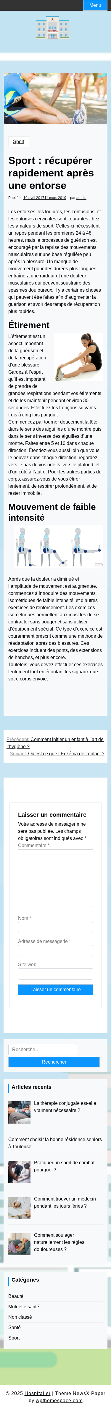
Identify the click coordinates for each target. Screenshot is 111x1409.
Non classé (20, 1317)
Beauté (15, 1296)
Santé (14, 1327)
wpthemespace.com (59, 1400)
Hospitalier (38, 1393)
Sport (18, 141)
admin (81, 198)
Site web (27, 964)
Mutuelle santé (23, 1306)
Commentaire (33, 845)
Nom (24, 918)
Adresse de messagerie (44, 941)
